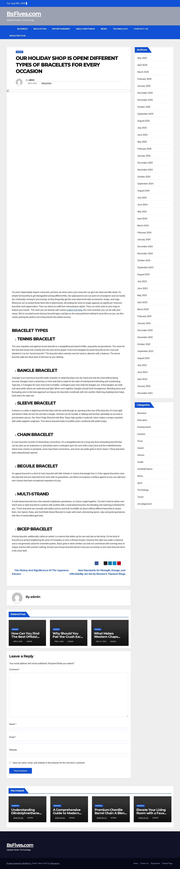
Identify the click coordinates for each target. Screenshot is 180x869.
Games (140, 455)
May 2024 (142, 211)
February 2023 (144, 316)
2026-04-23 (60, 818)
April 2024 (142, 218)
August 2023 (143, 274)
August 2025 (143, 121)
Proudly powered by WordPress (19, 863)
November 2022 (145, 337)
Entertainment (61, 29)
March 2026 (143, 72)
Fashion (19, 52)
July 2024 (142, 198)
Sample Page (167, 863)
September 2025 (145, 114)
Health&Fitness (85, 29)
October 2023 (143, 260)
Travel (140, 497)
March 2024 (143, 225)
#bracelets (46, 83)
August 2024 (143, 191)
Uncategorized (144, 504)
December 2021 (145, 393)
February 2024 (144, 232)
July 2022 (142, 365)
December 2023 (145, 246)
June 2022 (142, 372)
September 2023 (145, 267)
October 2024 (143, 177)
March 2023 (143, 309)
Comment (14, 669)
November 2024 (145, 170)
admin (32, 80)
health (140, 462)
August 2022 (143, 358)
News (104, 29)
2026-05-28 (18, 818)
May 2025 (142, 142)
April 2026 (142, 65)
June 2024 (142, 205)
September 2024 (145, 184)
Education (40, 29)
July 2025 (142, 128)
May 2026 (142, 58)
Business (22, 29)
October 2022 (143, 344)
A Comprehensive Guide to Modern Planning (67, 813)
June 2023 (142, 288)
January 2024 (143, 239)
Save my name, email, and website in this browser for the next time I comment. (49, 763)
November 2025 (145, 100)
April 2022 (142, 379)
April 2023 (142, 302)
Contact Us (141, 29)
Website (13, 750)
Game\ (140, 448)
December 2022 (145, 330)
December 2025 (145, 93)
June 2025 (142, 135)
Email (12, 737)
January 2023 (143, 323)
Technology (120, 29)
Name (12, 724)
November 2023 (145, 253)
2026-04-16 (143, 818)
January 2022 (143, 386)
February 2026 (144, 79)
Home (136, 863)
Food (139, 441)
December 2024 (145, 163)
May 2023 (142, 295)
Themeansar (54, 863)
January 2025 (143, 156)
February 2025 (144, 149)
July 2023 (142, 281)
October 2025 (143, 107)
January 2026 (143, 86)
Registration (17, 36)
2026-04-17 (102, 818)
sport (139, 483)
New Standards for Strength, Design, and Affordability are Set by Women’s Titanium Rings (97, 572)
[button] (171, 32)
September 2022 (145, 351)
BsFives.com (24, 13)
